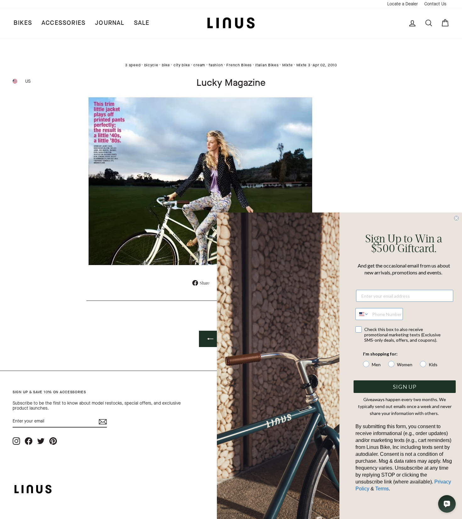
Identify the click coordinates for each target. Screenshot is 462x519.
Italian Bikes (266, 65)
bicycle (151, 65)
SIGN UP (404, 386)
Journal (109, 23)
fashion (216, 65)
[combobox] (362, 314)
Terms (382, 488)
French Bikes (239, 65)
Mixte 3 (303, 65)
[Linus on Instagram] (16, 441)
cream (199, 65)
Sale (142, 23)
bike (166, 65)
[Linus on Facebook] (28, 441)
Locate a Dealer (402, 4)
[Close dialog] (456, 218)
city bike (181, 65)
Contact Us (435, 4)
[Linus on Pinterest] (53, 441)
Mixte (287, 65)
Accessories (63, 23)
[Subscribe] (103, 422)
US (27, 81)
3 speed (132, 65)
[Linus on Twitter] (41, 441)
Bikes (23, 23)
